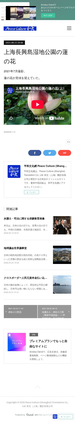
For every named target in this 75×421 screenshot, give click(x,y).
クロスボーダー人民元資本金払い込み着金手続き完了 (34, 277)
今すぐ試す (48, 15)
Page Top (37, 388)
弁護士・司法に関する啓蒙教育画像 (24, 218)
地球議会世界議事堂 (15, 248)
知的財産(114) (9, 132)
